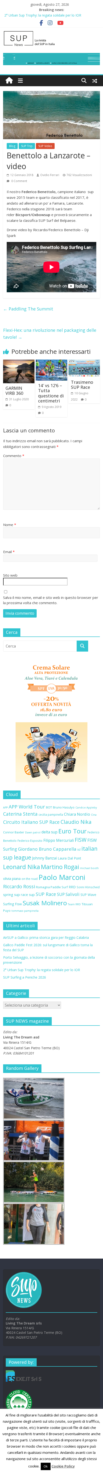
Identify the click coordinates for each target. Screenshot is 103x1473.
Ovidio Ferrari (49, 175)
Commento (13, 455)
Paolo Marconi (62, 877)
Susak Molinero (45, 903)
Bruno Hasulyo (63, 807)
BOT (49, 807)
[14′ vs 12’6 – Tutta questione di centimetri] (51, 362)
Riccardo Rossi (19, 886)
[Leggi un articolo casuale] (94, 80)
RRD (72, 886)
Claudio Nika (76, 821)
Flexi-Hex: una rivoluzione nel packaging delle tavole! (49, 333)
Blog (12, 146)
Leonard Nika (21, 867)
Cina (94, 814)
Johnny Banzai (44, 858)
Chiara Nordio (77, 814)
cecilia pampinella (51, 814)
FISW (80, 839)
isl (78, 849)
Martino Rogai (60, 867)
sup (32, 894)
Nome (9, 524)
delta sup (49, 832)
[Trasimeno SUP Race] (84, 362)
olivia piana (12, 878)
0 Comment (19, 181)
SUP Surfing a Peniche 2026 (24, 977)
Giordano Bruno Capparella (47, 849)
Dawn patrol (32, 832)
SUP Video (45, 146)
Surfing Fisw (12, 904)
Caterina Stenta (20, 814)
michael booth (89, 868)
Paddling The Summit (28, 309)
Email (9, 551)
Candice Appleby (86, 807)
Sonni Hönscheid (88, 887)
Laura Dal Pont (69, 858)
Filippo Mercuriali (58, 840)
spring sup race (15, 894)
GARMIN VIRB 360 (14, 390)
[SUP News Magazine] (51, 32)
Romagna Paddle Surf (52, 887)
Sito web (10, 575)
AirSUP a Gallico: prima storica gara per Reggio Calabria (46, 937)
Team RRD (74, 904)
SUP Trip (27, 146)
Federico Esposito (29, 841)
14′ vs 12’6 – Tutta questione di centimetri (51, 393)
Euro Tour (72, 831)
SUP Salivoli (68, 894)
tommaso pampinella (25, 910)
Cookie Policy (63, 1466)
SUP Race (46, 894)
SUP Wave (88, 894)
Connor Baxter (13, 832)
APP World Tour (27, 806)
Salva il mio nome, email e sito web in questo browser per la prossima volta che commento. (50, 600)
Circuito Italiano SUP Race (31, 822)
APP (5, 807)
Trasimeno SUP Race (82, 384)
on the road (30, 879)
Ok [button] (46, 1466)
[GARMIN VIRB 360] (18, 362)
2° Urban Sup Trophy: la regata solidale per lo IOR (41, 970)
